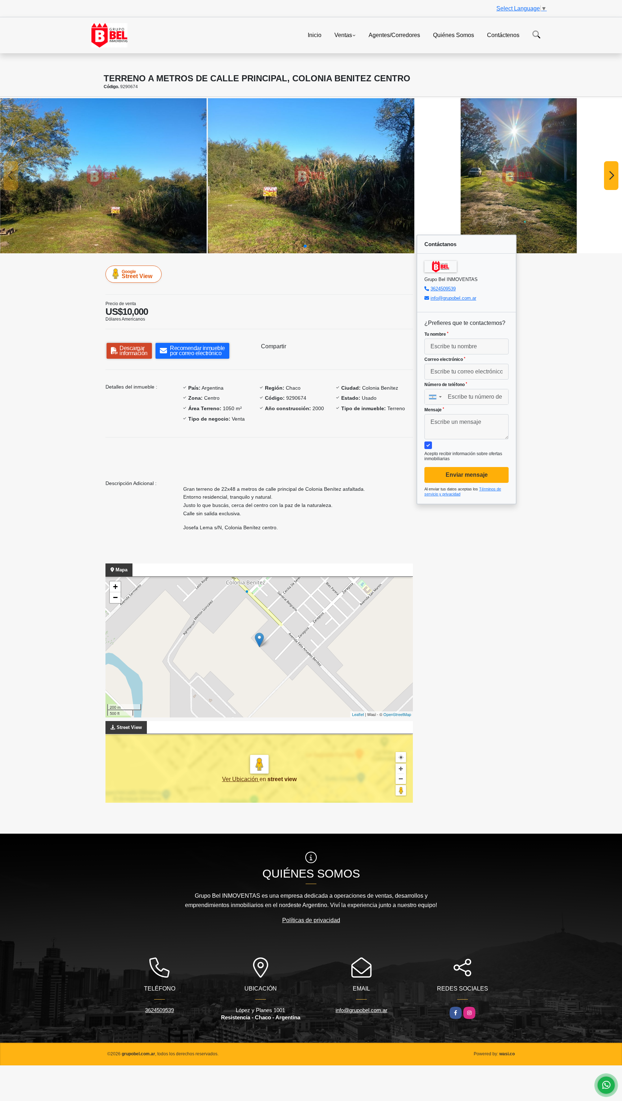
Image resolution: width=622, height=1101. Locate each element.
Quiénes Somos (453, 35)
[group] (103, 175)
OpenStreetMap (397, 714)
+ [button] (115, 586)
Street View (137, 274)
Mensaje (434, 410)
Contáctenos (503, 35)
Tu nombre (436, 334)
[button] (305, 246)
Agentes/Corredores (394, 35)
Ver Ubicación (241, 779)
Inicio (314, 35)
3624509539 (443, 288)
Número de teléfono (445, 385)
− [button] (115, 597)
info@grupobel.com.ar (453, 298)
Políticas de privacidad (311, 920)
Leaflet (358, 714)
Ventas (343, 35)
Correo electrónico (444, 359)
